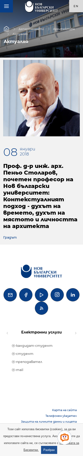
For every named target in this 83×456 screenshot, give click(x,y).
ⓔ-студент (22, 354)
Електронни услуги (41, 332)
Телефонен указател (61, 416)
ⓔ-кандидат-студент (32, 346)
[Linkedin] (73, 294)
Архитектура (64, 28)
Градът (10, 237)
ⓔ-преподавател (27, 362)
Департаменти (31, 28)
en (76, 6)
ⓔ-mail (17, 370)
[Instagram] (57, 294)
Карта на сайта (64, 410)
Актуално (20, 33)
